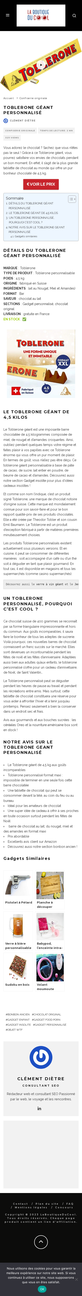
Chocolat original (47, 1014)
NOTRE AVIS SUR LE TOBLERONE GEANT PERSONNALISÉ (37, 230)
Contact (20, 1203)
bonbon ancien (64, 846)
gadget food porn (47, 1019)
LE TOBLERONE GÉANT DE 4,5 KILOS (33, 213)
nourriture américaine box (51, 725)
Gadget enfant (19, 1019)
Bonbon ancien (19, 1014)
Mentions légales (31, 1207)
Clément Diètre (23, 120)
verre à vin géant (49, 584)
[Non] (76, 1279)
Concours (64, 1207)
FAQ (70, 1203)
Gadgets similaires (26, 236)
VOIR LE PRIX (42, 184)
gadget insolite (19, 1024)
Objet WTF (15, 1029)
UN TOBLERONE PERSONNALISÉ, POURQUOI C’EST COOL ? (31, 220)
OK (42, 1289)
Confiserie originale (20, 130)
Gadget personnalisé (38, 304)
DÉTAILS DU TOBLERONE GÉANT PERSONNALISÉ (31, 206)
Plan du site (47, 1203)
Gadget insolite (35, 480)
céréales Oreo (13, 725)
